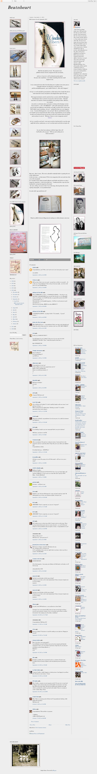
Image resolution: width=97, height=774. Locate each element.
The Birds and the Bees (83, 578)
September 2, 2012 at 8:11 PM (39, 375)
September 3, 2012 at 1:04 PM (39, 463)
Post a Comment (35, 721)
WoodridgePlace (79, 500)
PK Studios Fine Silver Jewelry (80, 661)
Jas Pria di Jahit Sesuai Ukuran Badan (80, 618)
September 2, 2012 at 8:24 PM (39, 387)
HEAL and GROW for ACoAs (80, 616)
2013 (13, 288)
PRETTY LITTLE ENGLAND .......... (83, 398)
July (14, 310)
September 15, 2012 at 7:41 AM (40, 635)
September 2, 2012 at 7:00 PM (39, 345)
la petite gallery (78, 420)
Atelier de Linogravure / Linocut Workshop (84, 351)
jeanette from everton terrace (39, 544)
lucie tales (77, 481)
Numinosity (35, 440)
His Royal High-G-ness (80, 359)
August (14, 307)
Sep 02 (16, 301)
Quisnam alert (83, 652)
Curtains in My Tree (37, 559)
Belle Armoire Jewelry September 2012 (19, 303)
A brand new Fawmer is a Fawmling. (83, 589)
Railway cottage (79, 564)
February (15, 321)
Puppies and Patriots (84, 445)
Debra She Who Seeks (38, 322)
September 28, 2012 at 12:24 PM (40, 691)
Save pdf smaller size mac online (81, 476)
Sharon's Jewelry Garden (79, 575)
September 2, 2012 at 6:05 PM (39, 317)
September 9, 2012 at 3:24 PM (39, 599)
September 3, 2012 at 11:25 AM (40, 452)
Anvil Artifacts (78, 552)
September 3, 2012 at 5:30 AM (39, 434)
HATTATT (77, 375)
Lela (34, 333)
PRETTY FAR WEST (80, 453)
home (76, 394)
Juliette (34, 267)
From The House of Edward (79, 442)
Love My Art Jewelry (80, 510)
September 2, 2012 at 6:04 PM (39, 306)
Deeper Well (84, 672)
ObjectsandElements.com (80, 473)
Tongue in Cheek (79, 411)
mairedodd (77, 532)
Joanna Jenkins (36, 640)
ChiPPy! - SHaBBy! (80, 385)
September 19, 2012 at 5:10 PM (40, 652)
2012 (13, 290)
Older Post (67, 725)
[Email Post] (47, 259)
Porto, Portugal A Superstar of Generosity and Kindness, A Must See (80, 414)
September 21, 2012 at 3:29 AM (40, 665)
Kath (34, 427)
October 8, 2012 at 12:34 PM (39, 704)
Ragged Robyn (78, 635)
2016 (13, 281)
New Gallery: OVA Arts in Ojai (83, 665)
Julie (34, 393)
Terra (34, 491)
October (15, 296)
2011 (13, 326)
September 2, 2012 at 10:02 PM (40, 397)
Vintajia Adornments (37, 350)
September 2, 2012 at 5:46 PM (39, 287)
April (14, 317)
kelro (34, 502)
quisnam (35, 482)
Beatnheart (19, 7)
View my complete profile (79, 80)
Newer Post (32, 725)
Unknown (35, 280)
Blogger (54, 770)
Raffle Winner (78, 646)
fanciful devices (78, 522)
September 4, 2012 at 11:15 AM (40, 506)
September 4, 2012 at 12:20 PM (40, 528)
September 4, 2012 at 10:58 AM (40, 497)
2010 (13, 329)
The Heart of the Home (83, 376)
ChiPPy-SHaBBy (37, 468)
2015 (13, 283)
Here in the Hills (79, 681)
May (14, 314)
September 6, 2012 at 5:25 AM (39, 553)
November (15, 294)
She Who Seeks (78, 348)
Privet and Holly (79, 463)
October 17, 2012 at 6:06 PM (39, 718)
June (14, 312)
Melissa (34, 709)
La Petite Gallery (36, 670)
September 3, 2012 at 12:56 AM (40, 422)
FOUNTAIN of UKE (80, 363)
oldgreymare (35, 363)
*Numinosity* (78, 606)
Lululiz (34, 416)
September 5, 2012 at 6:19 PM (39, 539)
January (15, 323)
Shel (34, 521)
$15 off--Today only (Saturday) (83, 435)
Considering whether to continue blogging (84, 526)
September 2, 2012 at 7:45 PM (39, 358)
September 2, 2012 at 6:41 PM (39, 328)
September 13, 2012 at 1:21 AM (40, 624)
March (14, 319)
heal (82, 533)
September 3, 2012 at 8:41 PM (39, 486)
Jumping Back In (83, 607)
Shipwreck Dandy (79, 432)
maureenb (35, 576)
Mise (34, 657)
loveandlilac (35, 457)
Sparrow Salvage (79, 671)
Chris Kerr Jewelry (79, 595)
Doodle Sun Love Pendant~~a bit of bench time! (83, 599)
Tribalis (77, 645)
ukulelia (77, 358)
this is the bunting (83, 455)
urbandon (77, 490)
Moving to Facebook (83, 566)
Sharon (34, 604)
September (15, 299)
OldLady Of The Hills (38, 292)
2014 (13, 285)
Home (50, 725)
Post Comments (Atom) (41, 727)
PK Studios (35, 681)
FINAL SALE (82, 492)
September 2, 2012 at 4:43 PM (39, 275)
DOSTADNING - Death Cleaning (80, 406)
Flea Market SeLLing (84, 386)
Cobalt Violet (36, 696)
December (15, 292)
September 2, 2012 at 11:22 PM (40, 411)
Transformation (83, 544)
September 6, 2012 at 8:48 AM (39, 571)
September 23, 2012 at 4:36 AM (40, 676)
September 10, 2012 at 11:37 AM (40, 615)
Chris (34, 629)
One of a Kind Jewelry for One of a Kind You (80, 684)
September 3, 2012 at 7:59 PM (39, 477)
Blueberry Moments (83, 465)
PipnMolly (35, 380)
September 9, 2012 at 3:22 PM (39, 585)
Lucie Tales (35, 402)
